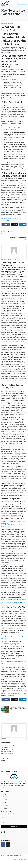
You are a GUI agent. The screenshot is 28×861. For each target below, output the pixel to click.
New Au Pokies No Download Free (10, 79)
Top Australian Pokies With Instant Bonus (11, 127)
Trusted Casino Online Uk (7, 747)
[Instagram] (8, 844)
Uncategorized (4, 760)
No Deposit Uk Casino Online (7, 751)
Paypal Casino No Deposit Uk (7, 753)
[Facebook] (3, 844)
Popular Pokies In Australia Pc (9, 129)
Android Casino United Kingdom (8, 745)
